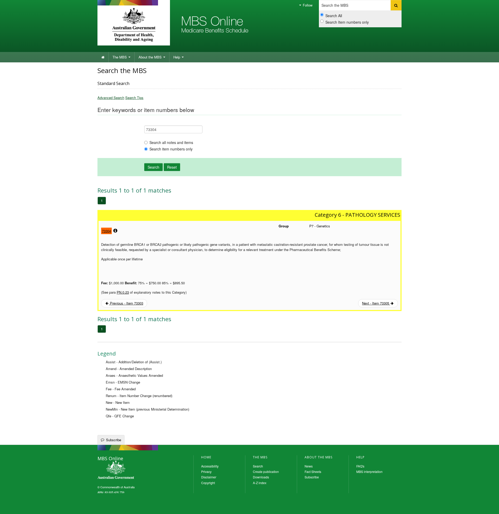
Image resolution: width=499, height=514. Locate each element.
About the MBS (151, 57)
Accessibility (210, 466)
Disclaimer (208, 477)
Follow (307, 5)
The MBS (120, 57)
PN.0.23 (123, 292)
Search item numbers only (171, 148)
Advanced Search (110, 97)
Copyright (208, 482)
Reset (172, 167)
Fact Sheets (313, 471)
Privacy (206, 471)
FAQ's (360, 466)
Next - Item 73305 (376, 303)
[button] (488, 506)
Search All (333, 15)
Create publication (266, 471)
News (309, 466)
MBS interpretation (369, 471)
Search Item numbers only (347, 22)
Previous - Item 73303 (126, 303)
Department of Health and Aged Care (134, 25)
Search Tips (134, 97)
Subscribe (113, 439)
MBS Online (129, 470)
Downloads (261, 477)
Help (177, 57)
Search (153, 167)
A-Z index (259, 482)
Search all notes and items (171, 142)
